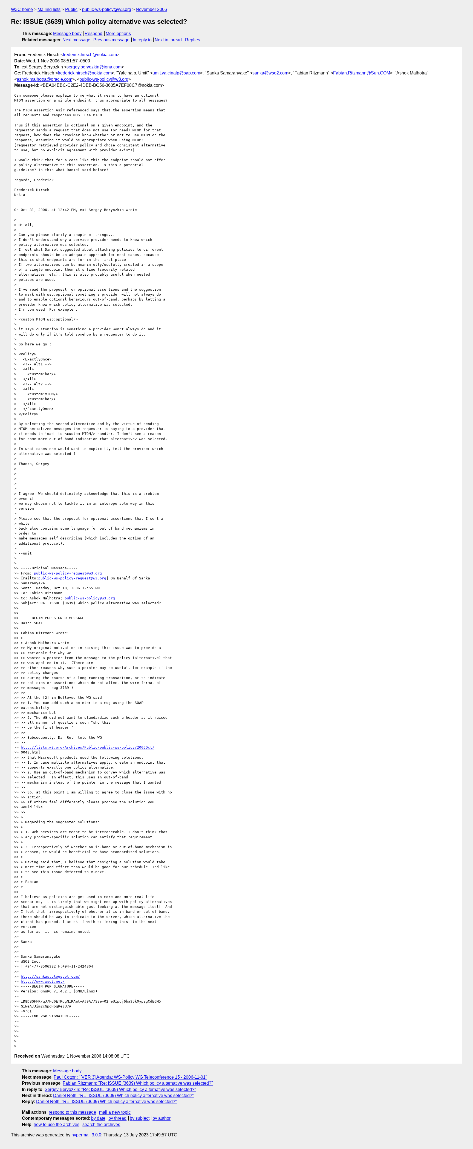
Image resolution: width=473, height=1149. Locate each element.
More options (118, 33)
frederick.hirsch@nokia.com (90, 54)
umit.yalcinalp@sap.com (176, 73)
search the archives (101, 1124)
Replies (192, 39)
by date (98, 1118)
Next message (76, 39)
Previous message (111, 39)
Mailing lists (49, 9)
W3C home (22, 9)
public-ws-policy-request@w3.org (68, 573)
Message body (67, 33)
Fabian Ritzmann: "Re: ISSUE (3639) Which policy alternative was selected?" (138, 1083)
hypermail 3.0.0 (86, 1135)
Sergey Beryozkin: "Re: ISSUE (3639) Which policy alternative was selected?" (120, 1089)
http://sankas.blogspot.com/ (50, 976)
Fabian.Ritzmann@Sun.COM (361, 73)
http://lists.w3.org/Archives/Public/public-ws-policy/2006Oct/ (87, 747)
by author (161, 1118)
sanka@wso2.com (270, 73)
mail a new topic (115, 1112)
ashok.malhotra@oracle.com (44, 79)
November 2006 (151, 9)
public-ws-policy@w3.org (106, 9)
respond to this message (72, 1112)
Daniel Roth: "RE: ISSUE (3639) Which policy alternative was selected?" (123, 1095)
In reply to (142, 39)
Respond (93, 33)
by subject (139, 1118)
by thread (117, 1118)
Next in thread (168, 39)
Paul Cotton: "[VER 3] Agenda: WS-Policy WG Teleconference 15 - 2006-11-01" (130, 1077)
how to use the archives (56, 1124)
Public (71, 9)
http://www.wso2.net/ (43, 981)
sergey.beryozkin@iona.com (94, 67)
